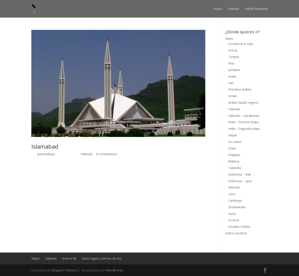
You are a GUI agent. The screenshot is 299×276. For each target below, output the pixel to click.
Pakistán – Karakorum (244, 116)
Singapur (234, 155)
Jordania (234, 70)
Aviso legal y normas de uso (102, 258)
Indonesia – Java (240, 181)
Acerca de (69, 258)
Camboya (235, 200)
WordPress (114, 270)
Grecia (232, 50)
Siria (231, 63)
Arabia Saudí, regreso (243, 102)
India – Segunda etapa (244, 128)
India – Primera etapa (243, 122)
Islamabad (44, 146)
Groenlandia (236, 207)
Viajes (218, 9)
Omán (232, 96)
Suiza (232, 214)
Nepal (232, 135)
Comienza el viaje (240, 44)
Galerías (233, 9)
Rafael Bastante (256, 9)
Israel (232, 76)
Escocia (233, 220)
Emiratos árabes (240, 89)
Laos (231, 194)
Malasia (233, 161)
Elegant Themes (64, 270)
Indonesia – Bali (239, 174)
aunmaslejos (46, 154)
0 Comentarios (106, 154)
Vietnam (234, 187)
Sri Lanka (234, 142)
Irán (231, 83)
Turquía (233, 57)
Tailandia (234, 168)
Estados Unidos (239, 226)
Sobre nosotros (236, 233)
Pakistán (87, 154)
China (232, 148)
